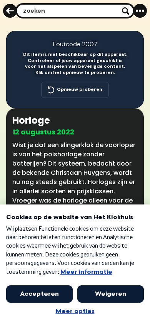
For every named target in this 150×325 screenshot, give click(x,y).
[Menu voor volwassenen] (140, 11)
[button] (133, 41)
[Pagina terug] (10, 11)
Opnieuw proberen (79, 90)
